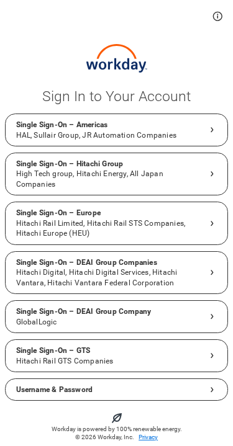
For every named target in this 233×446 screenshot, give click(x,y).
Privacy (148, 437)
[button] (218, 16)
